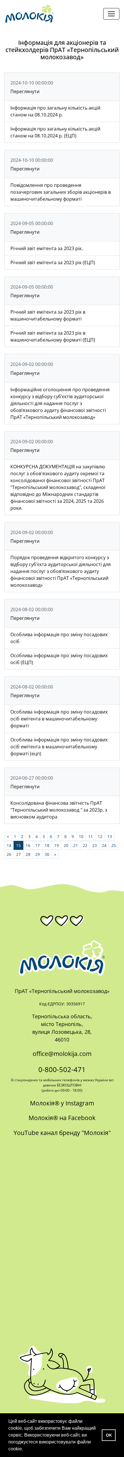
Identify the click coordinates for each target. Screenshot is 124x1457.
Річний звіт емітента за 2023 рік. (46, 248)
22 (85, 845)
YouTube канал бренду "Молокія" (62, 1133)
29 (37, 854)
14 (9, 845)
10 (81, 836)
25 (113, 845)
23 (94, 845)
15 (18, 845)
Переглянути (25, 91)
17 (37, 845)
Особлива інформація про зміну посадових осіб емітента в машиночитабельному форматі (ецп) (59, 747)
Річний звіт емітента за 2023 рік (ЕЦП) (52, 262)
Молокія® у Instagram (62, 1103)
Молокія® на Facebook (62, 1118)
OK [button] (109, 1435)
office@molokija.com (62, 1054)
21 (75, 845)
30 (47, 854)
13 (109, 836)
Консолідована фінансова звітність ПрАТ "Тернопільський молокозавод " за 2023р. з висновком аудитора (58, 810)
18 (47, 845)
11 (90, 836)
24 (104, 845)
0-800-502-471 (62, 1069)
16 (28, 845)
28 (28, 854)
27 (18, 854)
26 (9, 854)
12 (100, 836)
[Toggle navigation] (111, 14)
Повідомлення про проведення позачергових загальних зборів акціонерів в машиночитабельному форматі (60, 192)
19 (56, 845)
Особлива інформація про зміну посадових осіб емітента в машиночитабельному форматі (59, 719)
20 (66, 845)
